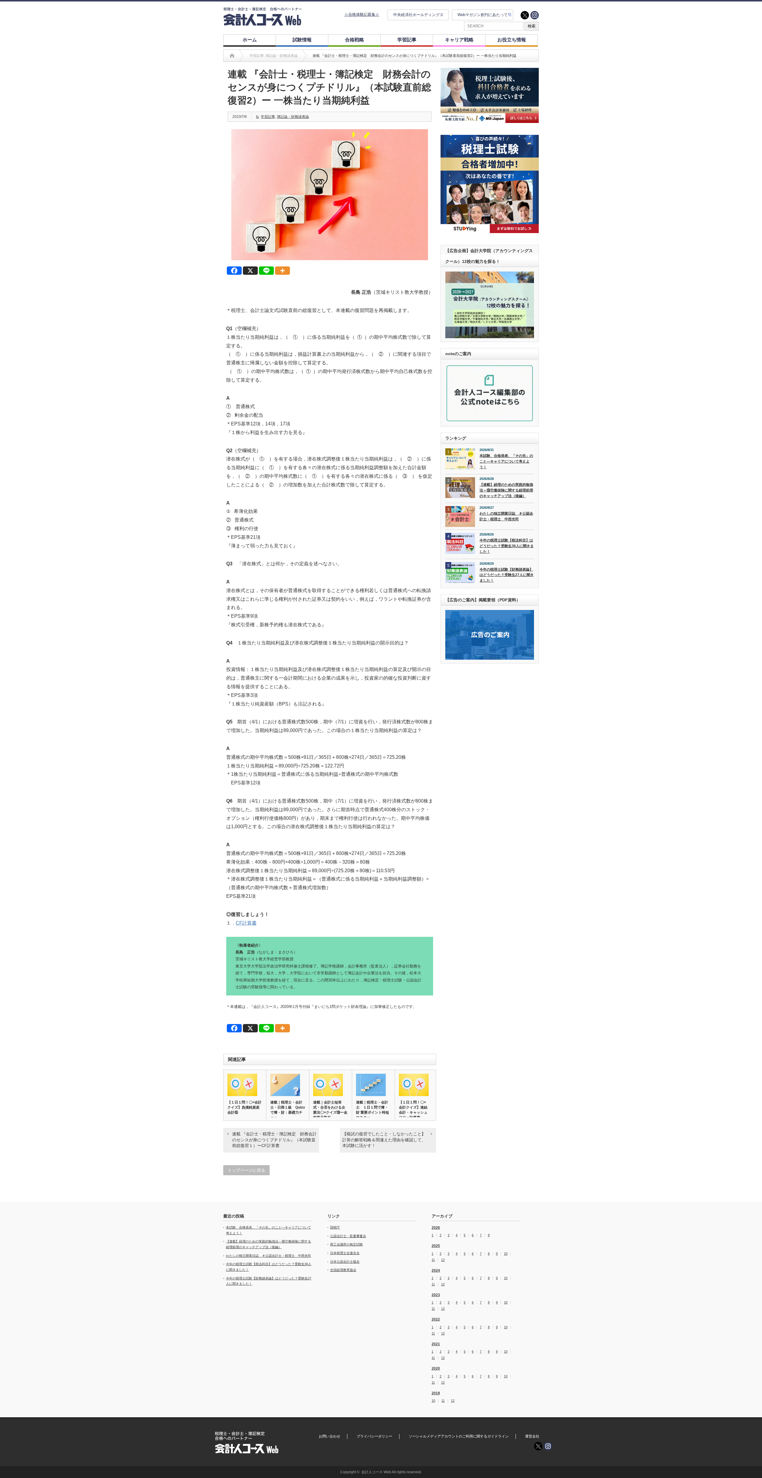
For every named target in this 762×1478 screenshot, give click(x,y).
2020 (436, 1368)
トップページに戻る (246, 1170)
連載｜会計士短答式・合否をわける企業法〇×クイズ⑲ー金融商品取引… (330, 1110)
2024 (436, 1270)
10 (506, 1253)
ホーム (250, 39)
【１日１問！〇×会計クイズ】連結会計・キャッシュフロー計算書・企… (413, 1112)
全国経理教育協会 (343, 1270)
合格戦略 (354, 39)
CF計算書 (246, 922)
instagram (534, 15)
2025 (436, 1246)
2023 (436, 1295)
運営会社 (532, 1436)
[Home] (232, 56)
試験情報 (302, 39)
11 (433, 1260)
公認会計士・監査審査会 (348, 1236)
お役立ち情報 (511, 39)
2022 (436, 1319)
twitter (525, 15)
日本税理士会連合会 (345, 1253)
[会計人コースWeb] (262, 23)
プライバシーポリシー (374, 1436)
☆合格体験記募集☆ (361, 14)
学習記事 (406, 39)
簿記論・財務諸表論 (293, 117)
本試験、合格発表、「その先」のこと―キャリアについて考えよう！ (506, 461)
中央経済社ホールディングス (418, 15)
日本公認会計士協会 (345, 1261)
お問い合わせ (329, 1436)
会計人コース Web (376, 1472)
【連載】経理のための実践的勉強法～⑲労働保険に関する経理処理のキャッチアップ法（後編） (506, 490)
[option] (490, 95)
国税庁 (335, 1227)
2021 (436, 1344)
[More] (282, 270)
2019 (436, 1393)
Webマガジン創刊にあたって (482, 15)
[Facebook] (234, 270)
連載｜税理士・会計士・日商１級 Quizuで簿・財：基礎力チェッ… (287, 1110)
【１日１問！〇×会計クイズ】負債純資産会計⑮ (244, 1107)
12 (443, 1260)
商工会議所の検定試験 (346, 1244)
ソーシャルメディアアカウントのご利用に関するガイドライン (459, 1436)
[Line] (266, 270)
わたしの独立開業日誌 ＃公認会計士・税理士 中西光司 (506, 516)
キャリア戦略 (459, 39)
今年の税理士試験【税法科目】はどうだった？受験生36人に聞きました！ (507, 545)
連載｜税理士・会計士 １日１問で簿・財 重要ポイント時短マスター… (372, 1110)
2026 (436, 1228)
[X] (250, 270)
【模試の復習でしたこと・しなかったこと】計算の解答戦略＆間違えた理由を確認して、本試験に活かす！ (384, 1139)
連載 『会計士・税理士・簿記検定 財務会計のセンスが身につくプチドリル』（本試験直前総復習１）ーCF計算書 (274, 1139)
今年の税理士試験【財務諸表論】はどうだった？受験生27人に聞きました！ (507, 575)
